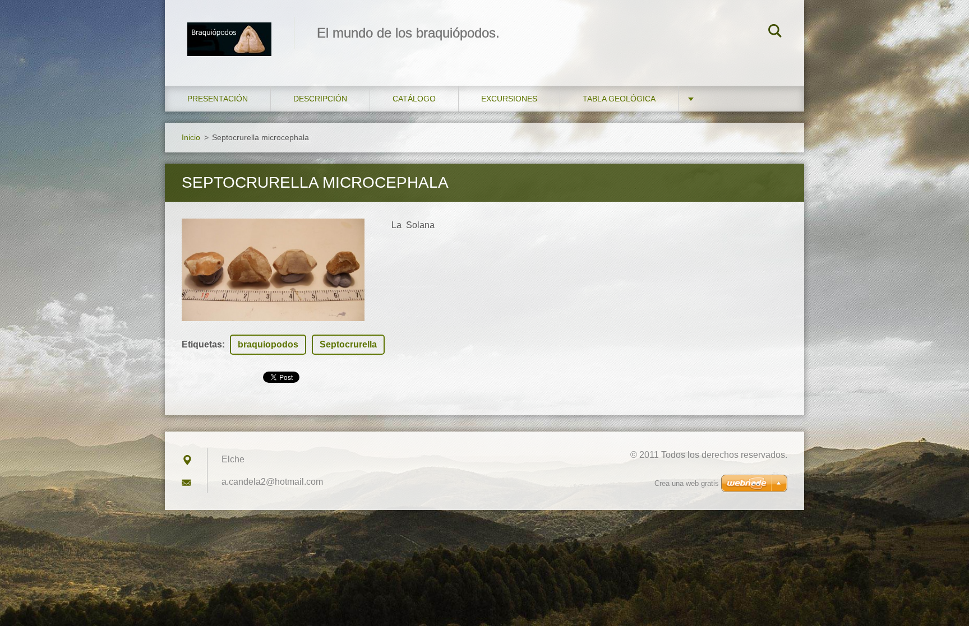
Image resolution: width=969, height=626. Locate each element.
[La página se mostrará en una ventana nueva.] (273, 270)
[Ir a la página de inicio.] (229, 31)
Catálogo (414, 98)
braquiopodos (268, 344)
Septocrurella (348, 344)
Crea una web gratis (686, 483)
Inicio (191, 137)
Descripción (320, 98)
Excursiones (509, 98)
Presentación (217, 98)
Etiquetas (202, 344)
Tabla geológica (619, 98)
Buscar (775, 32)
